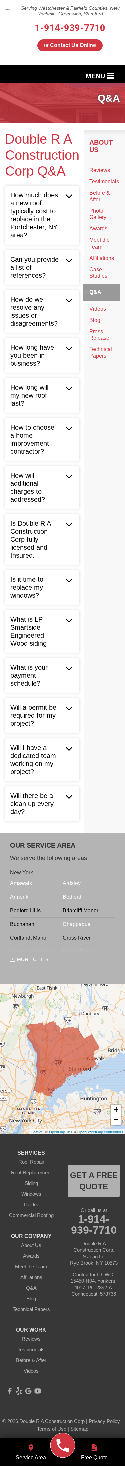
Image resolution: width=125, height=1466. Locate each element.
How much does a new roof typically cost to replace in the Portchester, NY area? (34, 215)
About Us (101, 146)
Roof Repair (31, 1162)
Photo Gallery (97, 214)
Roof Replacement (31, 1172)
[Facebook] (10, 1391)
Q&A (95, 292)
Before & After (99, 196)
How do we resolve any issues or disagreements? (34, 311)
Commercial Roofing (31, 1215)
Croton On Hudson (32, 951)
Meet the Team (99, 243)
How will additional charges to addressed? (27, 487)
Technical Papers (100, 352)
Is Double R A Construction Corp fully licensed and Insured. (30, 539)
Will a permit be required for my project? (33, 715)
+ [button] (116, 1109)
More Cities (33, 959)
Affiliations (101, 258)
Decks (31, 1204)
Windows (31, 1194)
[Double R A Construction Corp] (62, 1445)
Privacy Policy (104, 1421)
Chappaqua (77, 924)
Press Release (99, 335)
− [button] (116, 1120)
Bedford (72, 897)
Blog (94, 320)
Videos (97, 309)
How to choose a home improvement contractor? (32, 439)
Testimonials (104, 181)
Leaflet (36, 1131)
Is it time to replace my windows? (26, 587)
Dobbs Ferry (77, 951)
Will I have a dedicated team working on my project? (33, 759)
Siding (31, 1183)
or (70, 45)
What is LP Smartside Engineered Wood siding (28, 631)
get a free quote (94, 1181)
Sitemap (79, 1429)
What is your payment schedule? (29, 675)
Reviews (99, 170)
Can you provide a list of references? (34, 267)
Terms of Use (51, 1429)
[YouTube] (38, 1391)
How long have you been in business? (32, 355)
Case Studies (98, 273)
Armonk (19, 897)
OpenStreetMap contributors (100, 1131)
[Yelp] (19, 1391)
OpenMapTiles (61, 1131)
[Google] (28, 1391)
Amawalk (21, 883)
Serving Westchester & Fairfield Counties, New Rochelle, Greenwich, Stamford (70, 10)
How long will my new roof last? (29, 395)
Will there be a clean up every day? (32, 803)
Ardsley (72, 883)
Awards (98, 228)
